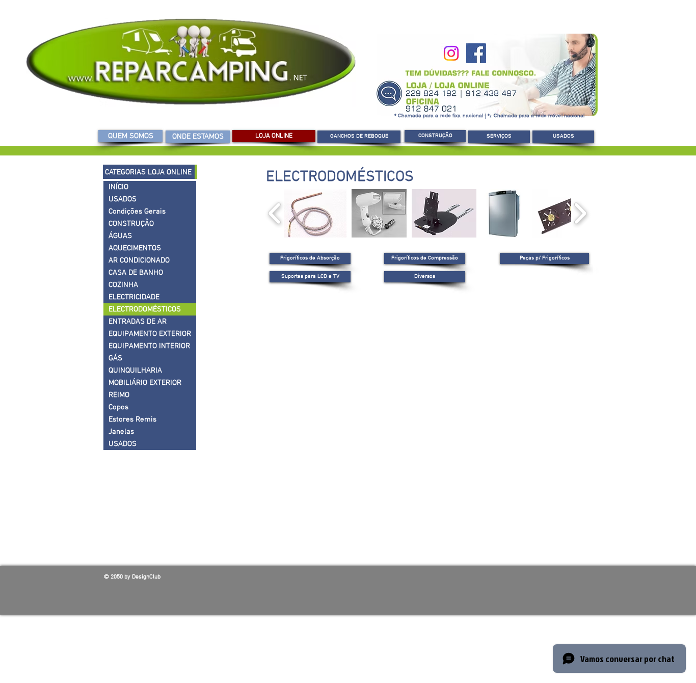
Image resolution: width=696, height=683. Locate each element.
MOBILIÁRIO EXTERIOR (145, 382)
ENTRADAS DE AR (138, 321)
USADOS (123, 199)
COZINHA (123, 285)
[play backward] (274, 213)
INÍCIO (118, 187)
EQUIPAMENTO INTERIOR (149, 346)
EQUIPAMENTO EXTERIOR (150, 333)
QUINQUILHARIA (135, 370)
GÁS (115, 358)
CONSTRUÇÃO (131, 223)
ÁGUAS (120, 236)
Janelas (121, 431)
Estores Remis (132, 419)
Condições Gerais (137, 211)
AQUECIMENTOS (135, 248)
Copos (118, 407)
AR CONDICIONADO (139, 260)
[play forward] (580, 213)
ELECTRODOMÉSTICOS (145, 309)
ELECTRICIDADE (134, 297)
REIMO (119, 395)
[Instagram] (451, 53)
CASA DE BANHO (136, 272)
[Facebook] (476, 53)
